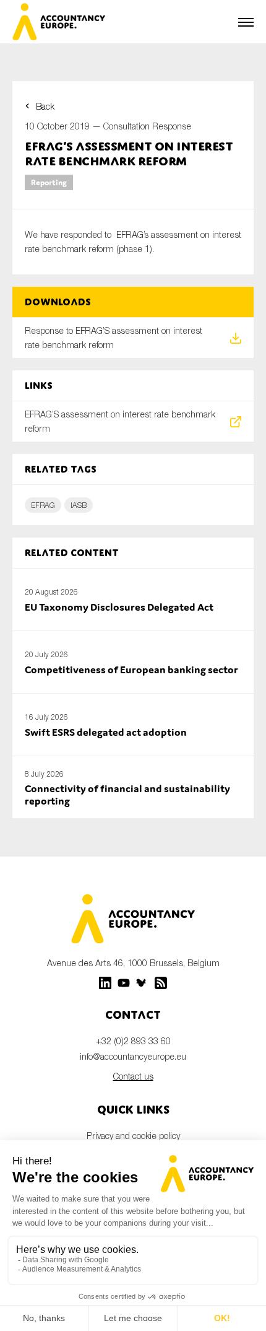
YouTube (124, 983)
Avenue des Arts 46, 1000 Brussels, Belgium (133, 963)
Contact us (133, 1076)
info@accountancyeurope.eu (133, 1056)
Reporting (49, 182)
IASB (79, 505)
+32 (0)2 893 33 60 (133, 1041)
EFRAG (43, 505)
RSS (161, 983)
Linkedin (105, 983)
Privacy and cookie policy (133, 1135)
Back (45, 106)
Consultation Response (147, 126)
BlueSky (142, 983)
